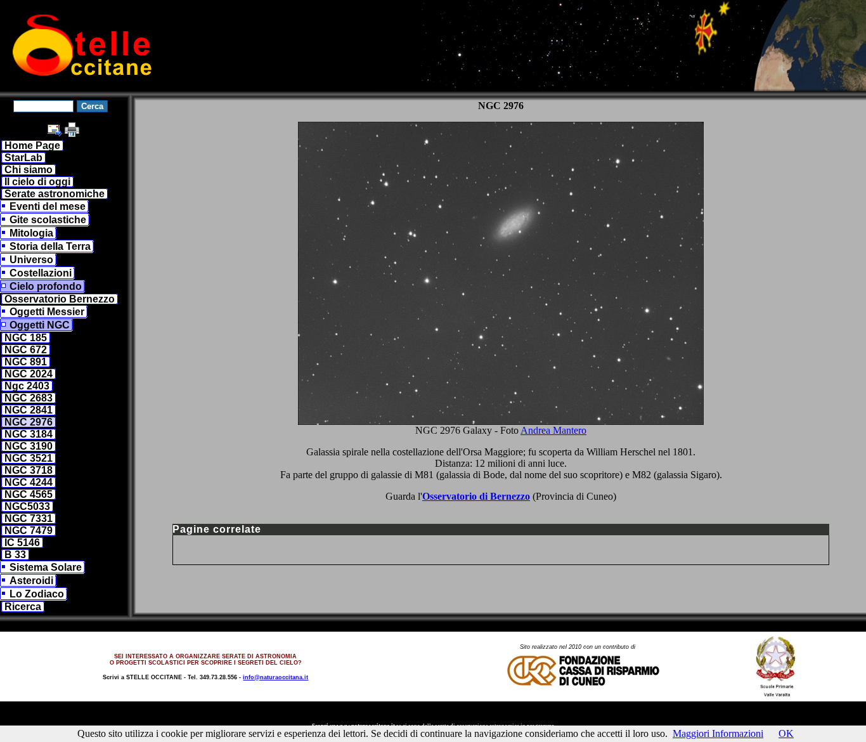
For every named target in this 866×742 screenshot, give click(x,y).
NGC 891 (25, 361)
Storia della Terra (50, 246)
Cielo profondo (46, 286)
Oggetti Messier (47, 311)
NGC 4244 (28, 482)
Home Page (32, 145)
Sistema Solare (46, 567)
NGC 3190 (28, 446)
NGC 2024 (28, 373)
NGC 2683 (28, 398)
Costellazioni (41, 273)
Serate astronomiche (54, 193)
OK (786, 733)
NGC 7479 (28, 530)
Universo (31, 259)
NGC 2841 (28, 410)
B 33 (15, 554)
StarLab (23, 157)
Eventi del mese (48, 206)
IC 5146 (22, 542)
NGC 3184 (28, 434)
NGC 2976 (28, 422)
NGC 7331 (28, 518)
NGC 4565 (28, 494)
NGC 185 (25, 337)
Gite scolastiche (48, 219)
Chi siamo (28, 169)
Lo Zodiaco (37, 594)
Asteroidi (31, 580)
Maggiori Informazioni (718, 733)
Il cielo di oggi (37, 181)
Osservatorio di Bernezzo (476, 496)
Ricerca (22, 606)
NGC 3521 (28, 458)
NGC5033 (27, 506)
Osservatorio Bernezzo (59, 299)
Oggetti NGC (40, 325)
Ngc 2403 (26, 386)
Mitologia (31, 233)
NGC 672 (25, 349)
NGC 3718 (28, 470)
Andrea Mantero (553, 430)
